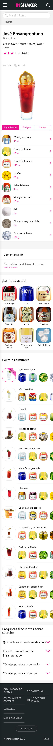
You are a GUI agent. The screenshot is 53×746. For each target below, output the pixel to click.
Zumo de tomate (23, 163)
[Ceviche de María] (9, 552)
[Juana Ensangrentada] (9, 454)
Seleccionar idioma (38, 700)
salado (32, 43)
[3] (12, 53)
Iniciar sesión (26, 728)
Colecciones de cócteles (12, 700)
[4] (15, 53)
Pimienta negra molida (26, 223)
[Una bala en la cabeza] (9, 513)
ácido (39, 43)
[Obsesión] (9, 493)
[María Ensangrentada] (9, 474)
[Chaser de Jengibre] (9, 572)
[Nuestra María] (9, 612)
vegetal (23, 43)
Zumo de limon (22, 151)
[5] (19, 53)
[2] (8, 53)
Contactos (37, 690)
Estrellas (9, 708)
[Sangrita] (9, 414)
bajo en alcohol (10, 43)
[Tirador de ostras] (9, 434)
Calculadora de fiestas (13, 691)
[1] (5, 53)
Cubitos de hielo (23, 235)
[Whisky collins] (9, 395)
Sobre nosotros (13, 717)
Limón (17, 175)
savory (6, 47)
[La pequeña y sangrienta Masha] (9, 533)
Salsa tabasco (21, 187)
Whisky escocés (22, 139)
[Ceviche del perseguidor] (9, 592)
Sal (15, 211)
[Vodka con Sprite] (9, 375)
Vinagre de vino (22, 199)
